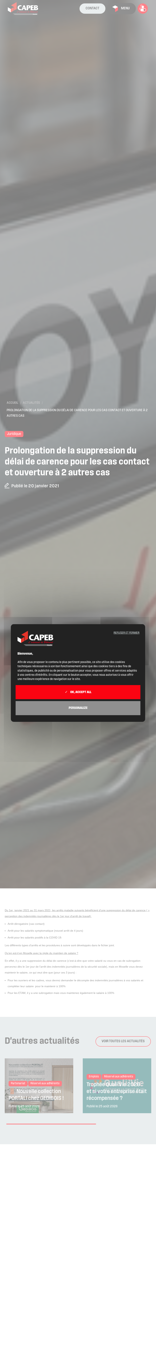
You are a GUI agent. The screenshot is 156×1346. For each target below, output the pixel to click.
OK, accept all (80, 692)
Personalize (78, 708)
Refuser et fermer (126, 632)
